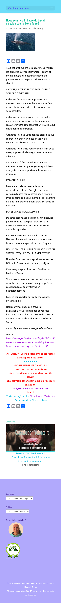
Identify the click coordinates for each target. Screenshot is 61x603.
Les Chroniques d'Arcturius (28, 583)
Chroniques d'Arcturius (42, 396)
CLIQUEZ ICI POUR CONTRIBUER (30, 388)
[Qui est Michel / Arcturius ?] (16, 529)
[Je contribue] (30, 438)
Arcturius (32, 595)
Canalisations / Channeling (31, 28)
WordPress (31, 591)
